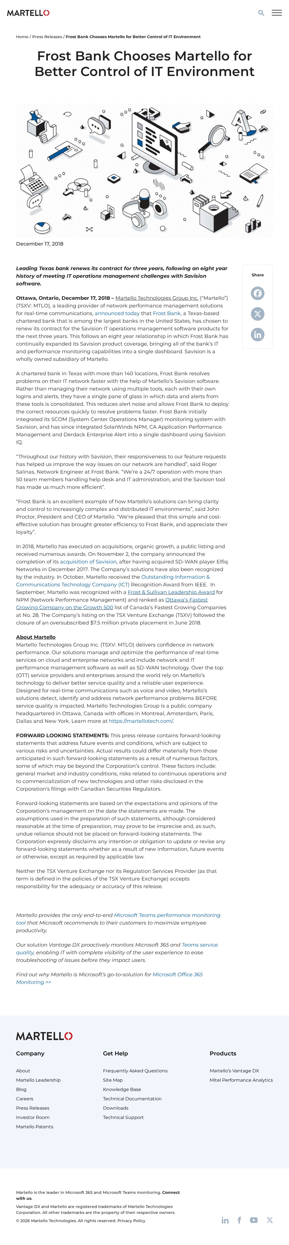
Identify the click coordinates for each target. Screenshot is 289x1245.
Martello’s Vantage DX (234, 1070)
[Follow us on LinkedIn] (225, 1220)
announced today (117, 313)
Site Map (113, 1080)
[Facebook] (258, 293)
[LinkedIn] (258, 334)
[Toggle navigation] (276, 12)
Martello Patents (34, 1126)
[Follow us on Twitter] (270, 1220)
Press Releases (47, 36)
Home (22, 36)
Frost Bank (167, 313)
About (23, 1070)
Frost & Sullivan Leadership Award (171, 592)
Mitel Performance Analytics (241, 1080)
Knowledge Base (122, 1089)
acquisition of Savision (88, 562)
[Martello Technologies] (28, 12)
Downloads (115, 1108)
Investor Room (33, 1117)
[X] (258, 314)
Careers (24, 1098)
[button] (261, 13)
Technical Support (123, 1117)
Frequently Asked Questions (135, 1070)
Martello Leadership (38, 1080)
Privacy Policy (131, 1220)
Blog (21, 1089)
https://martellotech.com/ (141, 721)
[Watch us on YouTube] (254, 1220)
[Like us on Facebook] (239, 1220)
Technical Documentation (132, 1098)
